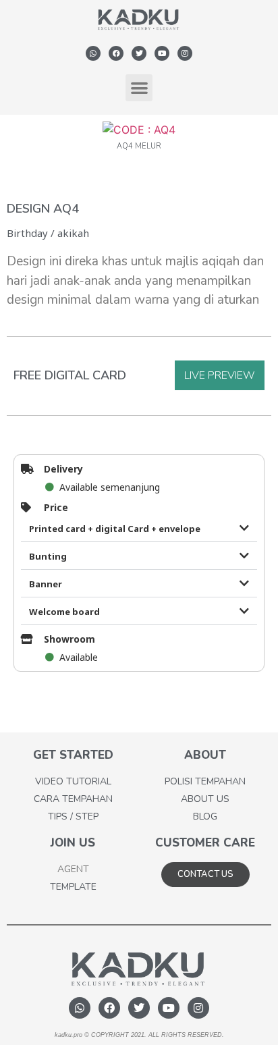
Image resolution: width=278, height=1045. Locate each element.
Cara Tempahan (73, 799)
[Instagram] (184, 53)
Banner (45, 584)
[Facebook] (116, 53)
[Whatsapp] (93, 53)
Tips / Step (73, 816)
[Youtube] (162, 53)
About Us (205, 799)
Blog (205, 816)
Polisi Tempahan (205, 781)
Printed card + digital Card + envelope (114, 528)
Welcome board (64, 612)
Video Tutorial (73, 781)
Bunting (48, 556)
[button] (139, 88)
